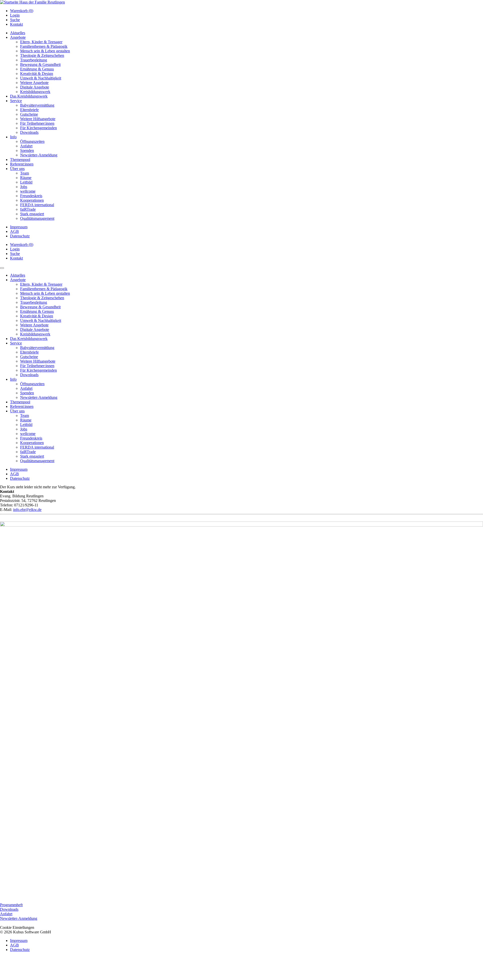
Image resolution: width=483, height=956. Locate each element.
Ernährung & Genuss (37, 69)
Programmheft (11, 905)
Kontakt (16, 24)
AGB (14, 231)
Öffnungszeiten (32, 141)
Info (13, 137)
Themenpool (20, 159)
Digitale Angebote (34, 87)
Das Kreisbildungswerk (29, 96)
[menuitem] (246, 11)
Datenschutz (20, 236)
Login (15, 15)
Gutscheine (29, 114)
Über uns (17, 168)
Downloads (29, 132)
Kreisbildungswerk (35, 92)
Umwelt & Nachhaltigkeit (40, 78)
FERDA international (37, 205)
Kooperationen (32, 200)
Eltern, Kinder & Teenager (41, 42)
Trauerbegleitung (33, 60)
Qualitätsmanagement (37, 218)
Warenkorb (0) (21, 11)
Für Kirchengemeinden (38, 128)
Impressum (18, 227)
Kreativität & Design (36, 73)
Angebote (18, 37)
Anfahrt (26, 146)
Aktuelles (17, 33)
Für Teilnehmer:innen (37, 123)
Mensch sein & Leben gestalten (45, 51)
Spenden (27, 150)
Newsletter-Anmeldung (38, 155)
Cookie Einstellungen (17, 927)
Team (24, 173)
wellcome (27, 191)
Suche (15, 20)
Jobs (23, 187)
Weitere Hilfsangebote (37, 119)
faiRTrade (28, 209)
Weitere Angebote (34, 82)
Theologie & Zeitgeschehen (42, 55)
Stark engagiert (32, 214)
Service (16, 101)
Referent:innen (21, 164)
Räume (25, 178)
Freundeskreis (31, 196)
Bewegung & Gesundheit (40, 64)
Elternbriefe (29, 110)
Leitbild (26, 182)
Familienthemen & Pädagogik (43, 46)
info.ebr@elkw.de (27, 509)
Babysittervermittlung (37, 105)
